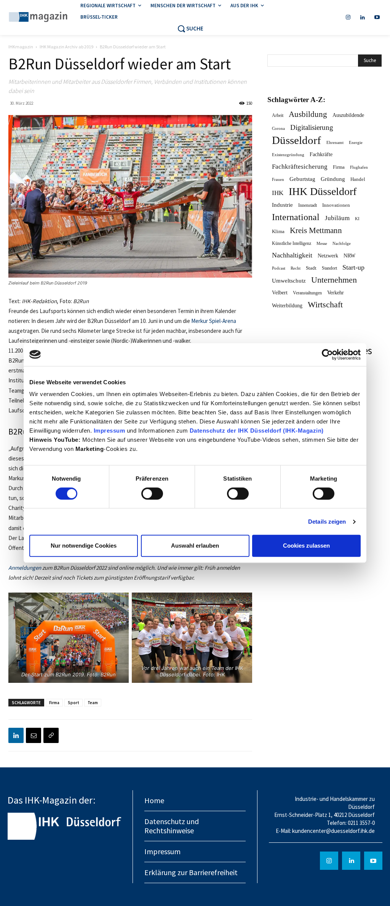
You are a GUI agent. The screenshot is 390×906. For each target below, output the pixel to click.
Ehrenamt (335, 143)
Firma (54, 702)
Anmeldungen (24, 567)
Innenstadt (307, 205)
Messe (321, 243)
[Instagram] (348, 17)
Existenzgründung (288, 154)
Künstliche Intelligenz (291, 243)
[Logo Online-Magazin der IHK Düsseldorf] (38, 18)
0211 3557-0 (361, 822)
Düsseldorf (296, 140)
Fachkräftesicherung (300, 166)
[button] (190, 28)
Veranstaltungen (307, 293)
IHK (277, 193)
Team (93, 702)
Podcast (278, 268)
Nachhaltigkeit (292, 255)
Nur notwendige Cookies (84, 545)
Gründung (333, 179)
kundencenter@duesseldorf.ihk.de (333, 830)
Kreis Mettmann (316, 231)
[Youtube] (377, 17)
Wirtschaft (325, 305)
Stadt (311, 268)
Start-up (353, 267)
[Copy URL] (51, 735)
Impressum (110, 430)
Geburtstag (302, 179)
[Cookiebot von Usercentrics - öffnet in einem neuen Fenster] (327, 354)
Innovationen (336, 205)
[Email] (33, 735)
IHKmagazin (20, 47)
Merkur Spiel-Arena (213, 320)
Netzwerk (328, 256)
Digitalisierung (311, 127)
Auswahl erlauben (195, 545)
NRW (349, 255)
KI (357, 218)
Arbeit (277, 115)
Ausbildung (308, 114)
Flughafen (359, 167)
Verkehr (335, 292)
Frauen (278, 179)
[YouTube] (373, 861)
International (296, 217)
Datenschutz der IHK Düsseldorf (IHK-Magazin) (257, 430)
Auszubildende (348, 115)
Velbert (280, 293)
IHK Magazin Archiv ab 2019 (66, 47)
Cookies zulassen (306, 545)
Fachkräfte (321, 154)
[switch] (152, 493)
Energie (356, 143)
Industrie (282, 204)
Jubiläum (337, 218)
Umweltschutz (289, 281)
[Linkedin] (362, 17)
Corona (278, 128)
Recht (295, 268)
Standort (329, 268)
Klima (278, 231)
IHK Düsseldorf (322, 191)
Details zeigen (327, 521)
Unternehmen (334, 280)
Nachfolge (341, 243)
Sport (73, 702)
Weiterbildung (287, 305)
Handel (357, 179)
